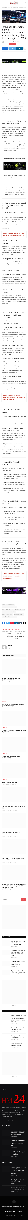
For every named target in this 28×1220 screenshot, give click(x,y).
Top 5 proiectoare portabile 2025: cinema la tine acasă (12, 833)
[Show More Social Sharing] (24, 48)
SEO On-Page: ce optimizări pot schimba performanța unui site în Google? (18, 942)
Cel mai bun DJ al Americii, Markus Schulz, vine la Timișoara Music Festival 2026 (18, 953)
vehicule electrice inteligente (9, 616)
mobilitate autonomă (20, 609)
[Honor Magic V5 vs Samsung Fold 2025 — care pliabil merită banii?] (14, 846)
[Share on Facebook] (5, 48)
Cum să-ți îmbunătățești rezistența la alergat (17, 1028)
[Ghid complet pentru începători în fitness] (6, 1045)
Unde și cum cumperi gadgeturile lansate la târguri (12, 757)
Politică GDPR (20, 1209)
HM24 (7, 41)
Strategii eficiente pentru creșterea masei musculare (18, 1036)
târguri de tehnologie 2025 (8, 612)
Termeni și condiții (18, 1206)
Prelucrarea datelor (8, 1209)
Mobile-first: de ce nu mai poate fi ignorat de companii (12, 679)
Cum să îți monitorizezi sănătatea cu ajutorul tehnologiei (13, 705)
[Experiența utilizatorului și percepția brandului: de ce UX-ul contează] (6, 972)
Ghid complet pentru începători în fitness (16, 1044)
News (9, 7)
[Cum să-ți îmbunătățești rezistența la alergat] (6, 1029)
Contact (20, 1211)
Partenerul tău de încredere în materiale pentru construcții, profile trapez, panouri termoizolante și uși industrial (18, 1018)
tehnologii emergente (7, 614)
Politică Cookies (7, 1206)
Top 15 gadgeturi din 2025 (9, 782)
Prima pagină (4, 7)
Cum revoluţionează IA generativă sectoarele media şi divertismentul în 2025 (20, 635)
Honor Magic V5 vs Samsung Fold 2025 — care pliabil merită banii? (13, 859)
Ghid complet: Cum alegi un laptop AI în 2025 (14, 807)
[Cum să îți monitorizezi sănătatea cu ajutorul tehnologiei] (14, 692)
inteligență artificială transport (9, 607)
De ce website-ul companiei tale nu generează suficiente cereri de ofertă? (18, 963)
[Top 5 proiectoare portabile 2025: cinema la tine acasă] (14, 820)
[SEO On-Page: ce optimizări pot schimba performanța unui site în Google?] (6, 943)
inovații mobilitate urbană (8, 604)
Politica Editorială (10, 1211)
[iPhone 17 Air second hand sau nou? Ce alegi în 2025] (14, 718)
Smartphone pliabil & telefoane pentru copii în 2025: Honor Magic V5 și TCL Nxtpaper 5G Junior (14, 886)
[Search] (25, 3)
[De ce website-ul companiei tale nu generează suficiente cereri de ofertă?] (6, 963)
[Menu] (3, 3)
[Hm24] (14, 2)
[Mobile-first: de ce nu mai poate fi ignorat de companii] (14, 666)
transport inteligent (19, 614)
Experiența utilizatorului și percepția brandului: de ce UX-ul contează (18, 972)
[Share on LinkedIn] (19, 48)
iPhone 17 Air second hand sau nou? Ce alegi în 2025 (14, 731)
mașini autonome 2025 (7, 609)
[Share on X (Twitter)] (12, 48)
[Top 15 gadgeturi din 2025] (14, 770)
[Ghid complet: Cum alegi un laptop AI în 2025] (14, 794)
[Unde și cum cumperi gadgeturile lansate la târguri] (14, 744)
